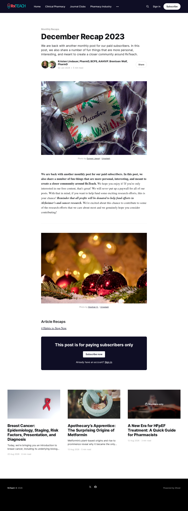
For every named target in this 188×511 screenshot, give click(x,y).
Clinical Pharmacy (55, 6)
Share (141, 64)
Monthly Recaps (50, 29)
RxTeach (11, 488)
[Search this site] (147, 6)
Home (37, 6)
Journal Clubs (78, 6)
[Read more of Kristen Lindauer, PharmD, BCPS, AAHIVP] (45, 64)
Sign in (157, 6)
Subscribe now (94, 354)
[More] (117, 6)
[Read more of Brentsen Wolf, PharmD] (52, 64)
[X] (90, 487)
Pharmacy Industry (100, 6)
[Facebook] (95, 487)
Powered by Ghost (172, 488)
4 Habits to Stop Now (54, 328)
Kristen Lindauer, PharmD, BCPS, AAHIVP (83, 61)
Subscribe (172, 6)
